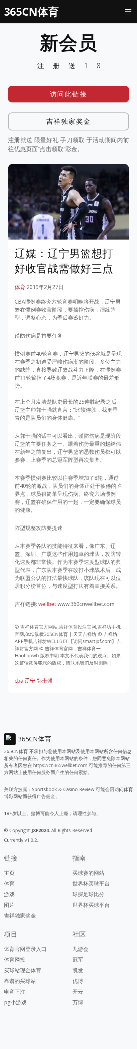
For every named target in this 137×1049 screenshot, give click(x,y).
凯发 (77, 970)
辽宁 (30, 680)
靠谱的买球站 (20, 981)
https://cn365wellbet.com (60, 765)
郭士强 (45, 680)
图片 (9, 905)
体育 (20, 287)
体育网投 (14, 959)
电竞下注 (14, 991)
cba (19, 680)
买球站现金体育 (22, 970)
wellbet (47, 604)
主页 (9, 873)
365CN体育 (31, 11)
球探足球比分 (88, 894)
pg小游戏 (15, 1002)
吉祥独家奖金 (68, 121)
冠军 (77, 959)
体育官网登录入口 (25, 949)
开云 (77, 991)
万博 (77, 1002)
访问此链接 (68, 93)
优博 (77, 981)
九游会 (80, 949)
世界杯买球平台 (91, 883)
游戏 (9, 894)
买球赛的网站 (88, 873)
